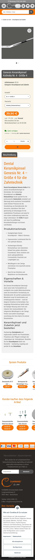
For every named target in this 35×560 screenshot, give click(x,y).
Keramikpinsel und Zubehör (20, 85)
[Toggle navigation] (4, 6)
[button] (23, 6)
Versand (20, 118)
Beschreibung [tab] (9, 154)
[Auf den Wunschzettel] (29, 30)
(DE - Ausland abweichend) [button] (23, 133)
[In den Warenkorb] (3, 26)
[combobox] (17, 97)
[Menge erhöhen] (28, 141)
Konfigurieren (17, 547)
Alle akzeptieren (17, 541)
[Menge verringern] (7, 141)
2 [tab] (18, 63)
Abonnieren (26, 471)
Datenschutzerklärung (9, 462)
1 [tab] (16, 63)
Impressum (7, 536)
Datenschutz (17, 536)
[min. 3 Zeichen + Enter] (31, 12)
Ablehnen (17, 553)
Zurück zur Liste (7, 19)
